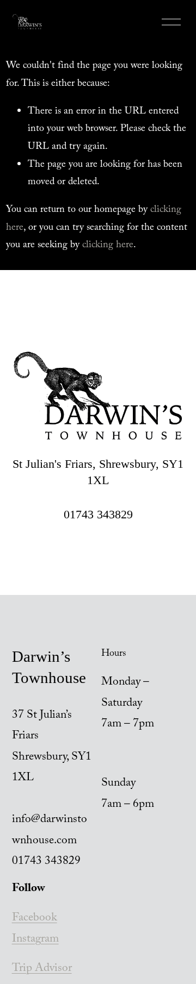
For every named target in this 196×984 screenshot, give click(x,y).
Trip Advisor (42, 969)
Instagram (35, 940)
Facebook (34, 919)
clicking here (107, 245)
